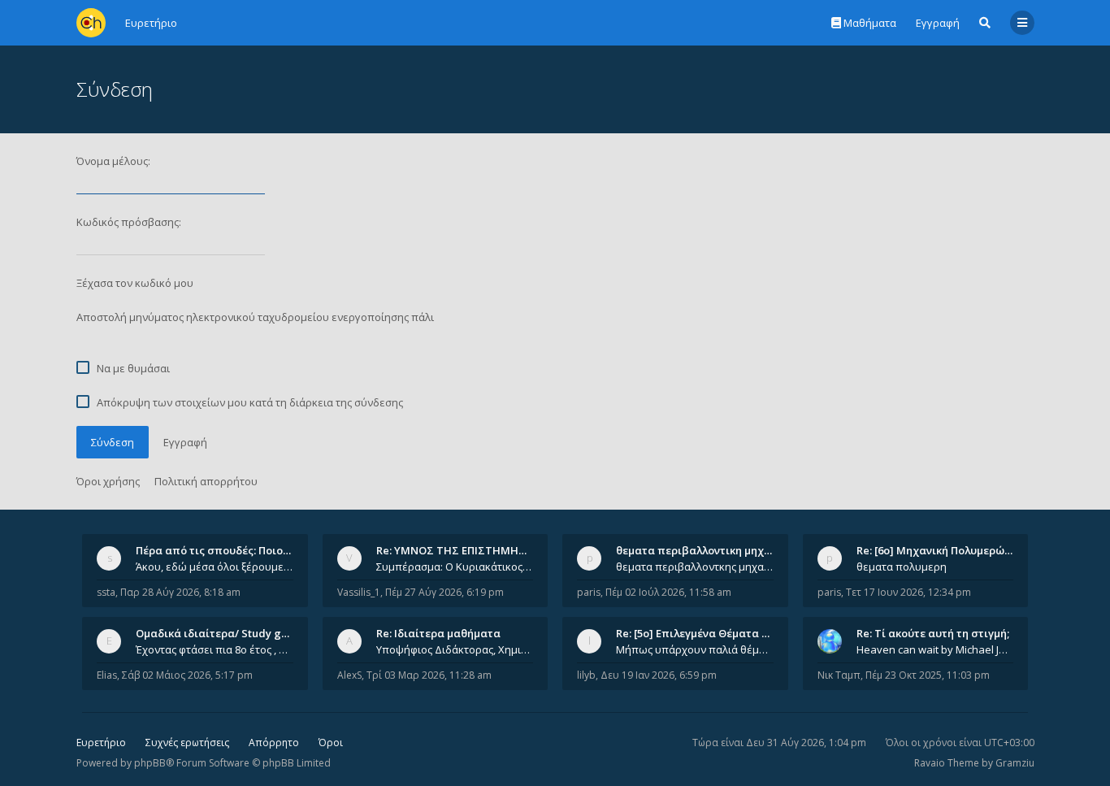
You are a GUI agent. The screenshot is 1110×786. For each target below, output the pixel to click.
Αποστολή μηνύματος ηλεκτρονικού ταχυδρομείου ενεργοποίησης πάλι (255, 317)
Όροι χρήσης (108, 481)
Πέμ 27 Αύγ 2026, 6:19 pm (444, 592)
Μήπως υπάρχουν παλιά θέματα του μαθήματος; (695, 649)
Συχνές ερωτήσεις (187, 742)
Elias (107, 675)
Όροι (331, 742)
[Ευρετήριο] (91, 22)
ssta (106, 592)
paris (589, 592)
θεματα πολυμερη (901, 566)
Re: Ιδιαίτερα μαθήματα (438, 633)
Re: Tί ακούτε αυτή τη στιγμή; (932, 633)
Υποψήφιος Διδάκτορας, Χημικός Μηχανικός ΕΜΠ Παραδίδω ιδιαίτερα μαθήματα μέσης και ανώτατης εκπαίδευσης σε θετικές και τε (455, 649)
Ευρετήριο (101, 742)
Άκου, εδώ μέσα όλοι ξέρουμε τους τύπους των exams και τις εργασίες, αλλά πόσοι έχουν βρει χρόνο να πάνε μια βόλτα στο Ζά (214, 566)
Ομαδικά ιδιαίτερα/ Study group (221, 633)
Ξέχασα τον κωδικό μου (134, 283)
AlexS (349, 675)
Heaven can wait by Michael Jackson (935, 649)
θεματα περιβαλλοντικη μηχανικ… (705, 550)
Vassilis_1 (358, 592)
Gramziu (1014, 763)
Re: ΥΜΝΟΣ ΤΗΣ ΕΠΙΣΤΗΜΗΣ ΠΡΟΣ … (472, 550)
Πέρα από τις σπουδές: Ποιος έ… (220, 550)
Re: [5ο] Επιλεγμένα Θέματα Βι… (698, 633)
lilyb (586, 675)
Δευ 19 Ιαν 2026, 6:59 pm (659, 675)
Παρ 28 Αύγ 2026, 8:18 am (180, 592)
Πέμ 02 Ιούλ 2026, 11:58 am (668, 592)
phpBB (150, 763)
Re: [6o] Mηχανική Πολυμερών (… (940, 550)
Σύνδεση (112, 442)
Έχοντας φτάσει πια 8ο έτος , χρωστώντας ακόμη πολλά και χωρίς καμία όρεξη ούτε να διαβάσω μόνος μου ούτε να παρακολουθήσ (214, 649)
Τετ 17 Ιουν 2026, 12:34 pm (908, 592)
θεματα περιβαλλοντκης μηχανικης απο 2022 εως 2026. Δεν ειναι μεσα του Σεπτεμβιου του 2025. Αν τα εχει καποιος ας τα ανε (695, 566)
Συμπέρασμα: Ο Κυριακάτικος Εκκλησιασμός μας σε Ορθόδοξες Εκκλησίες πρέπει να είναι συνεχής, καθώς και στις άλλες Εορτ (455, 566)
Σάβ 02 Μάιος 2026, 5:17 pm (187, 675)
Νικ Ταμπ (839, 675)
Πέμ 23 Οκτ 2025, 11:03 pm (927, 675)
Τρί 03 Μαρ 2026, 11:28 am (429, 675)
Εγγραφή (938, 22)
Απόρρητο (274, 742)
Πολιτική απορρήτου (206, 481)
